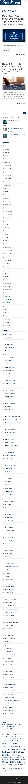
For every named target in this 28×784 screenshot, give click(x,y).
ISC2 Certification (9, 550)
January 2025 (8, 208)
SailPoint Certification (9, 661)
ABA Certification (8, 334)
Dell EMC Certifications (10, 458)
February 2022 (8, 322)
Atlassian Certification (9, 367)
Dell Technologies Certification (12, 741)
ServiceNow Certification (10, 681)
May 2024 (7, 234)
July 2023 (7, 267)
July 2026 (7, 149)
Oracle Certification (9, 602)
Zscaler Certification (9, 717)
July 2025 (7, 188)
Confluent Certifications (10, 432)
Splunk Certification (9, 768)
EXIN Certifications (9, 475)
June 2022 (7, 309)
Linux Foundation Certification (11, 566)
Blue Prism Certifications (10, 383)
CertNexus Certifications (10, 400)
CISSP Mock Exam (9, 731)
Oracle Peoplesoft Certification (11, 622)
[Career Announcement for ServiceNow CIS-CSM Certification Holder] (5, 122)
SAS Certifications (9, 674)
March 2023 (7, 280)
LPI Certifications (8, 576)
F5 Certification (8, 478)
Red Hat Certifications (10, 655)
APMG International (9, 347)
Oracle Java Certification (10, 619)
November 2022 (8, 293)
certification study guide (10, 726)
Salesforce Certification (10, 664)
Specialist (22, 766)
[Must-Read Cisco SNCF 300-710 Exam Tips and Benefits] (14, 36)
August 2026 (7, 146)
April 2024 (7, 237)
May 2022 (7, 312)
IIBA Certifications (9, 543)
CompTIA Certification (10, 429)
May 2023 (7, 273)
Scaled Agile (17, 764)
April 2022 (7, 315)
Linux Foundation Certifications (12, 570)
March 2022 (7, 319)
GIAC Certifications (9, 491)
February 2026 (8, 165)
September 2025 (8, 182)
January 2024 (8, 247)
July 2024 (7, 227)
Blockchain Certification (10, 380)
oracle (24, 762)
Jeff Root (16, 24)
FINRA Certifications (9, 485)
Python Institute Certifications (11, 645)
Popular (5, 117)
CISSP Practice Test (7, 733)
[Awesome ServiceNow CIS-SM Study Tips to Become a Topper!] (5, 136)
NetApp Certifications (9, 589)
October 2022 (8, 296)
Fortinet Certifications (9, 488)
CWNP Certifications (9, 452)
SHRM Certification (9, 687)
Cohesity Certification (9, 426)
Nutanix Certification (9, 592)
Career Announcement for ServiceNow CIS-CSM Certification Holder (15, 122)
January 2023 (8, 286)
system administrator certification (7, 770)
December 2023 (8, 250)
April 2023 (7, 276)
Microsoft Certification (12, 761)
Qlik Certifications (9, 651)
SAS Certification (8, 671)
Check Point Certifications (10, 403)
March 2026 (7, 162)
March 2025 (7, 201)
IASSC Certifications (9, 530)
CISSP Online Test (18, 731)
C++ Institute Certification (10, 393)
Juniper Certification (9, 563)
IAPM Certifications (9, 524)
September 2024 (8, 221)
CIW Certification (8, 413)
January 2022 (8, 325)
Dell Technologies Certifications (12, 462)
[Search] (24, 113)
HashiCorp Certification (10, 501)
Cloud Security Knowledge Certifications (14, 422)
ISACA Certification (9, 547)
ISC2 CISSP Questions (14, 759)
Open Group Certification (10, 599)
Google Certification (9, 494)
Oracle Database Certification (11, 609)
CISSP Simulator (9, 735)
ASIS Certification (9, 360)
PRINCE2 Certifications (10, 638)
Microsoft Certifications (10, 579)
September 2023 (8, 260)
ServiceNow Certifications (10, 684)
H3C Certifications (9, 498)
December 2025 (8, 172)
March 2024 (7, 240)
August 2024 (7, 224)
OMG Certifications (9, 596)
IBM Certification (8, 534)
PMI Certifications (9, 635)
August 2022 (7, 302)
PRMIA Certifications (9, 641)
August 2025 (7, 185)
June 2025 (7, 191)
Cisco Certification (9, 406)
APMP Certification (9, 351)
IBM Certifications (9, 537)
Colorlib (9, 782)
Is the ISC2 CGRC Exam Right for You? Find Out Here (15, 129)
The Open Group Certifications (12, 700)
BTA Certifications (9, 390)
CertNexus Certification (10, 396)
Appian (6, 354)
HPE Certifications (9, 514)
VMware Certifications (10, 713)
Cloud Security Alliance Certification (13, 416)
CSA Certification (20, 736)
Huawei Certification (9, 520)
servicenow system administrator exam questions (12, 766)
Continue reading (20, 54)
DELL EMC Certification (18, 738)
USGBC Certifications (9, 707)
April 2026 (7, 159)
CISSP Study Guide (17, 735)
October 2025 (8, 178)
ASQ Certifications (9, 364)
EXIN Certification (9, 472)
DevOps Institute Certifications (11, 465)
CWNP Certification (9, 449)
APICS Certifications (9, 344)
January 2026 (8, 168)
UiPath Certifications (9, 704)
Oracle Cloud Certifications (11, 605)
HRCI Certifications (9, 517)
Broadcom (7, 387)
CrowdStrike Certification (10, 442)
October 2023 (8, 257)
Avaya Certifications (9, 370)
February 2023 (8, 283)
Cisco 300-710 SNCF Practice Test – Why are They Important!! (13, 66)
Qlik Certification (8, 648)
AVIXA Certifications (9, 373)
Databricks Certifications (10, 455)
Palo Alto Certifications (10, 628)
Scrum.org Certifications (10, 677)
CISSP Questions (16, 733)
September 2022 (8, 299)
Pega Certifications (9, 632)
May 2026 (7, 155)
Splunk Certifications (9, 694)
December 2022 (8, 289)
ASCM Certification (9, 357)
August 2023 (7, 263)
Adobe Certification (9, 337)
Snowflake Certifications (10, 690)
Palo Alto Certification (9, 625)
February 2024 (8, 244)
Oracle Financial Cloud (10, 615)
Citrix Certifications (9, 409)
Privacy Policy (14, 778)
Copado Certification (9, 436)
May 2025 (7, 195)
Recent (12, 117)
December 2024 (8, 211)
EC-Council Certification (10, 468)
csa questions (10, 738)
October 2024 (8, 217)
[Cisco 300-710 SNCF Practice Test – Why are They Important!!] (14, 83)
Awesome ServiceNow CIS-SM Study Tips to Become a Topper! (16, 135)
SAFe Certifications (9, 658)
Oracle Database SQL (10, 612)
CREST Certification (9, 439)
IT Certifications (8, 556)
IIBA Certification (8, 540)
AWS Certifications (9, 377)
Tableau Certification (9, 697)
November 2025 (8, 175)
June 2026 (7, 152)
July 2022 (7, 306)
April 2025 (7, 198)
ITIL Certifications (9, 560)
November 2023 (8, 253)
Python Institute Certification (8, 764)
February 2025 (8, 204)
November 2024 (8, 214)
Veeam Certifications (9, 710)
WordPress (19, 782)
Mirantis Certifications (9, 583)
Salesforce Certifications (10, 668)
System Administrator (21, 768)
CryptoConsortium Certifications (12, 445)
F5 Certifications (8, 481)
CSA (16, 736)
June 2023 (7, 270)
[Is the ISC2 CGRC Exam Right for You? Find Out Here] (5, 129)
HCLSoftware (8, 507)
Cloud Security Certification (11, 419)
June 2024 (7, 231)
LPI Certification (8, 573)
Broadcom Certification (15, 724)
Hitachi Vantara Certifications (11, 511)
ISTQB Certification (9, 553)
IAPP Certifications (9, 527)
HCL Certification (8, 504)
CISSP (11, 729)
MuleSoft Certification (9, 586)
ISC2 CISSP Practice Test (14, 757)
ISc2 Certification (9, 754)
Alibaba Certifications (9, 341)
